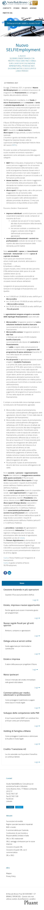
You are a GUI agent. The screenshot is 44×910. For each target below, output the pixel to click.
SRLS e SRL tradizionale (14, 839)
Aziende (33, 8)
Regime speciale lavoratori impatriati (19, 824)
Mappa (8, 873)
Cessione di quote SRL (14, 847)
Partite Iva (7, 13)
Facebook (9, 799)
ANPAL (14, 145)
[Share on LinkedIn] (9, 573)
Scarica (6, 558)
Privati (25, 8)
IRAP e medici (11, 827)
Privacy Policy (11, 876)
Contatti (7, 8)
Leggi (34, 600)
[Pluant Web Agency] (31, 902)
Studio (16, 8)
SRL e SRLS (10, 855)
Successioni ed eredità (14, 821)
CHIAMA (10, 807)
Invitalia (22, 538)
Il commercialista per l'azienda (17, 830)
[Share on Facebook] (5, 573)
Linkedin (9, 801)
